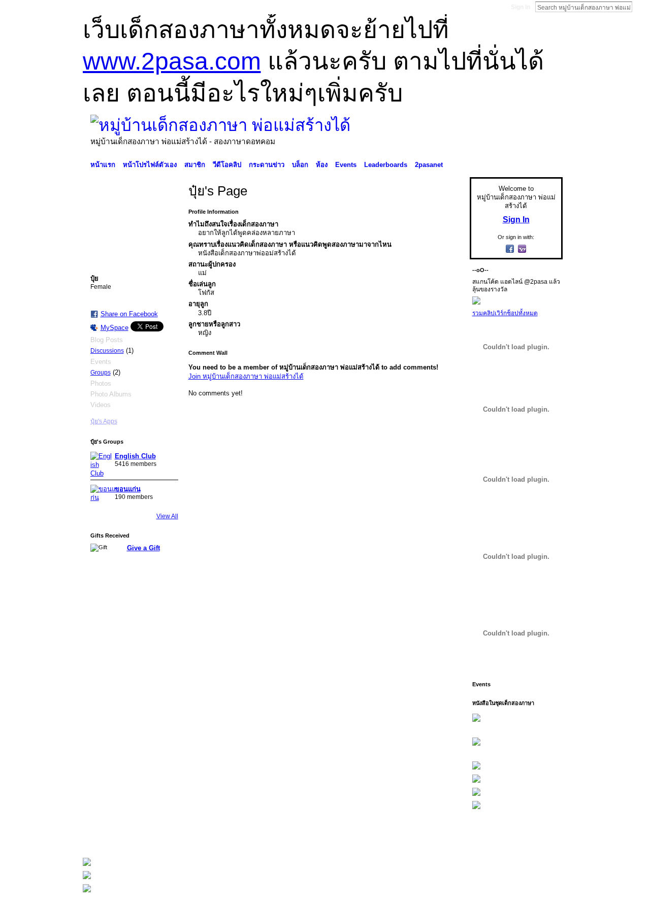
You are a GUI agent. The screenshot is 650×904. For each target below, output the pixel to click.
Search (640, 6)
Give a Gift (143, 548)
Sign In (520, 7)
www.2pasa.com (172, 61)
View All (167, 516)
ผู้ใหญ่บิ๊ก (157, 836)
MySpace (114, 327)
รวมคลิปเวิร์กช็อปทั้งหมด (505, 313)
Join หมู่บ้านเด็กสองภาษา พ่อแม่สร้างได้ (246, 376)
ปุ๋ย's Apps (103, 421)
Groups (100, 372)
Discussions (107, 350)
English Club (135, 456)
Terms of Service (540, 836)
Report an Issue (487, 836)
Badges (447, 836)
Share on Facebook (129, 314)
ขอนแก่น (128, 489)
